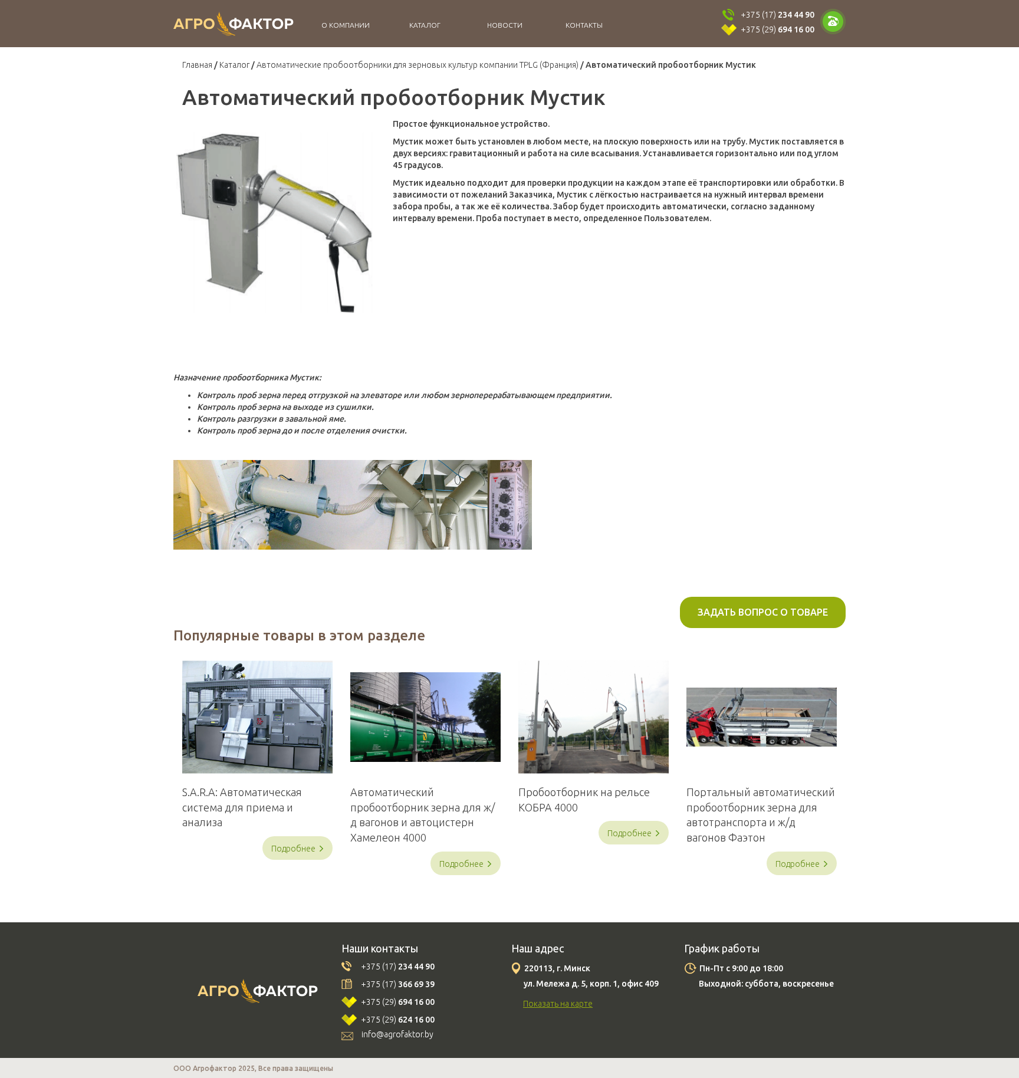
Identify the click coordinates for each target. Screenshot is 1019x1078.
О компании (345, 25)
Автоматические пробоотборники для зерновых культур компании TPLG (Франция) (417, 65)
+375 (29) (777, 29)
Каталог (425, 25)
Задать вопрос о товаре (763, 612)
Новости (504, 25)
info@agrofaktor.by (397, 1034)
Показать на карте (558, 1003)
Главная (197, 65)
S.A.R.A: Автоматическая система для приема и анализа (242, 807)
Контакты (584, 25)
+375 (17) (777, 14)
